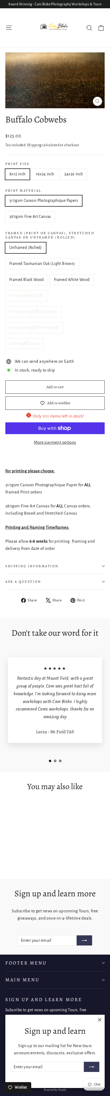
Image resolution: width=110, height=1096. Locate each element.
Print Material (23, 190)
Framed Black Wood (26, 279)
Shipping (34, 145)
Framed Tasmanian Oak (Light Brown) (42, 263)
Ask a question (23, 581)
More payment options (55, 442)
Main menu (22, 980)
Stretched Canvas (24, 343)
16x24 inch (45, 174)
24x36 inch (73, 174)
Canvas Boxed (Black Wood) (33, 311)
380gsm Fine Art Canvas (30, 216)
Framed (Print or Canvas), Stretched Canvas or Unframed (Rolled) (49, 235)
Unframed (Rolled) (25, 247)
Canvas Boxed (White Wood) (34, 327)
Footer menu (26, 963)
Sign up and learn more (43, 999)
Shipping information (31, 566)
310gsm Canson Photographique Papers (43, 200)
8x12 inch (17, 174)
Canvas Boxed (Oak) (26, 295)
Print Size (17, 164)
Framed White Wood (72, 279)
